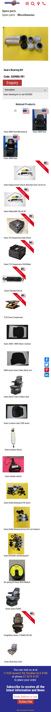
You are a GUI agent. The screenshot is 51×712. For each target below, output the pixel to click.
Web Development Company (25, 710)
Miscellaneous (26, 14)
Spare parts (9, 11)
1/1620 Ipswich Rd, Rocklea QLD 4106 (25, 673)
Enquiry (12, 82)
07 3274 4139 (31, 676)
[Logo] (12, 3)
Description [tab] (10, 90)
